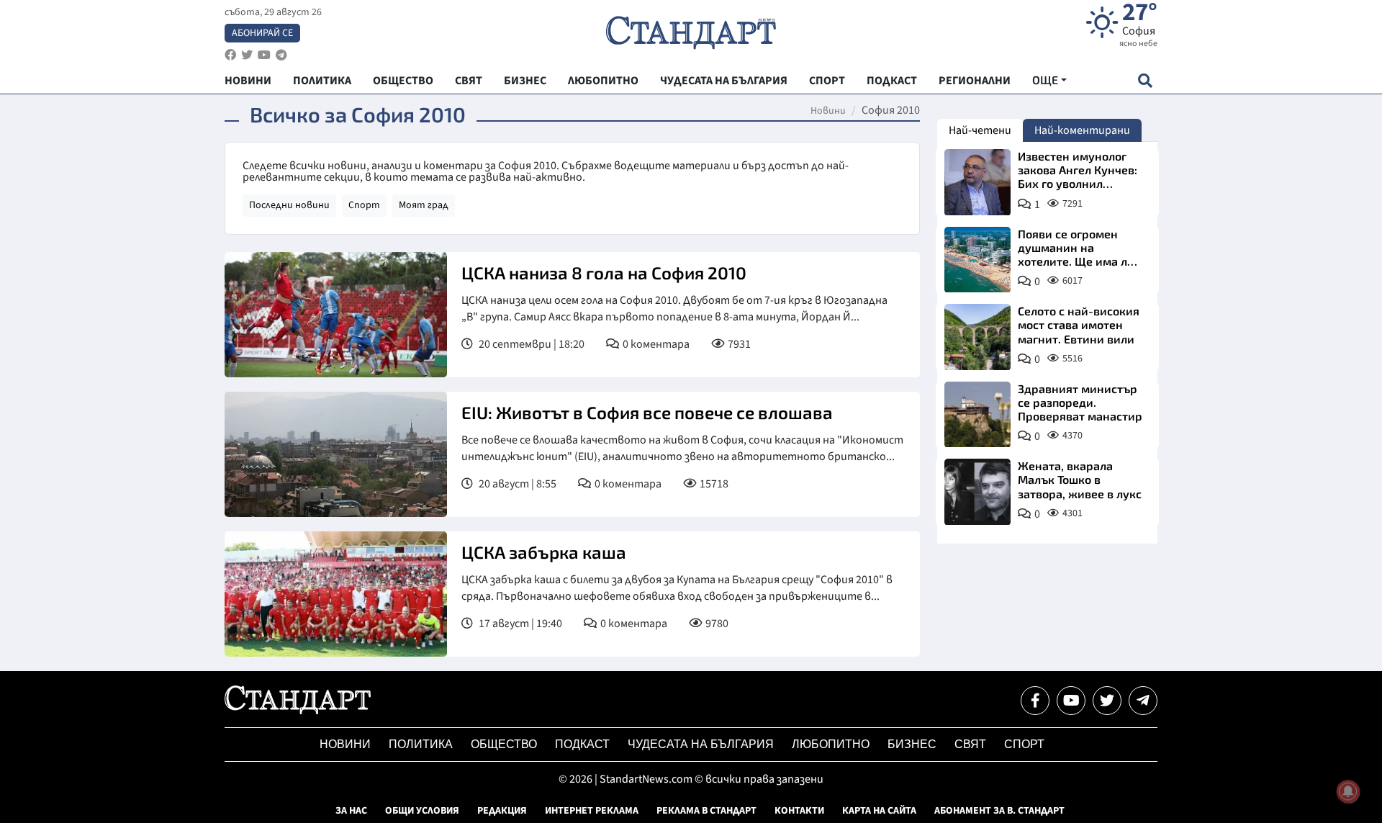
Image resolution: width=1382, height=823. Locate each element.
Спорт (364, 205)
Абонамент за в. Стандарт (999, 811)
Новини (828, 111)
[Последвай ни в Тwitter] (1107, 700)
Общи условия (422, 811)
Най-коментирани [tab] (1082, 130)
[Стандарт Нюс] (298, 711)
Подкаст (582, 744)
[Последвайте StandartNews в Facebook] (230, 55)
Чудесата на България (701, 744)
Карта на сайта (879, 811)
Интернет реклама (591, 811)
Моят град (423, 205)
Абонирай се (262, 33)
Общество (504, 744)
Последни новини (289, 205)
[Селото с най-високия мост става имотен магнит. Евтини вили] (977, 337)
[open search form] (1145, 80)
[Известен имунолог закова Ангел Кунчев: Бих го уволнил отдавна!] (977, 182)
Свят (970, 744)
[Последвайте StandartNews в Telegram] (281, 55)
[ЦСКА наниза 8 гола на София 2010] (336, 314)
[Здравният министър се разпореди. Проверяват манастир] (977, 415)
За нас (351, 811)
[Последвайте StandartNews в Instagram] (247, 55)
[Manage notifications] (1348, 791)
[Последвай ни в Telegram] (1143, 700)
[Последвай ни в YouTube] (1071, 700)
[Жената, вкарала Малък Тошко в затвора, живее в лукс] (977, 492)
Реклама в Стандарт (706, 811)
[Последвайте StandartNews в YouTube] (264, 55)
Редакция (502, 811)
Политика (421, 744)
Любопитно (831, 744)
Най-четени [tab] (980, 130)
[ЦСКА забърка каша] (336, 594)
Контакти (799, 811)
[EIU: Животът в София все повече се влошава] (336, 454)
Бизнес (912, 744)
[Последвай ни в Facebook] (1035, 700)
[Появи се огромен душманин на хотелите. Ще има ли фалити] (977, 260)
